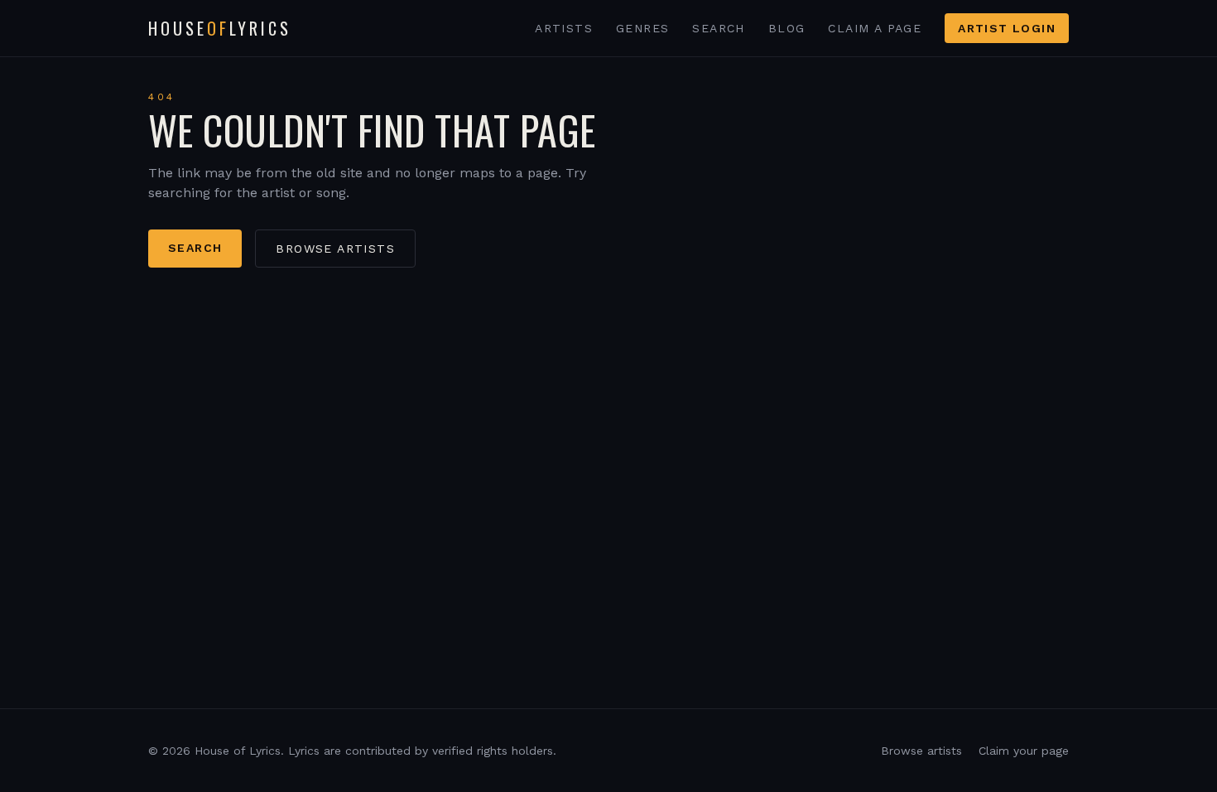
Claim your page (1024, 750)
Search (718, 28)
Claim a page (874, 28)
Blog (787, 28)
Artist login (1007, 28)
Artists (564, 28)
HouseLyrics (219, 28)
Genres (642, 28)
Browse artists (335, 248)
